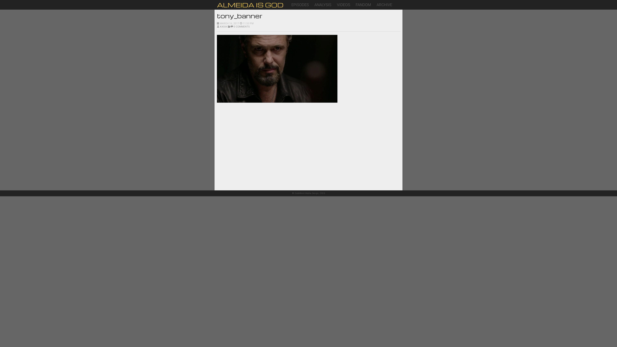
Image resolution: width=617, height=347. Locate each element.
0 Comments (242, 26)
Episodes (300, 5)
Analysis (322, 5)
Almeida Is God (250, 5)
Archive (384, 5)
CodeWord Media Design (307, 193)
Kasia (223, 26)
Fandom (363, 5)
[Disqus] (308, 149)
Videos (343, 5)
